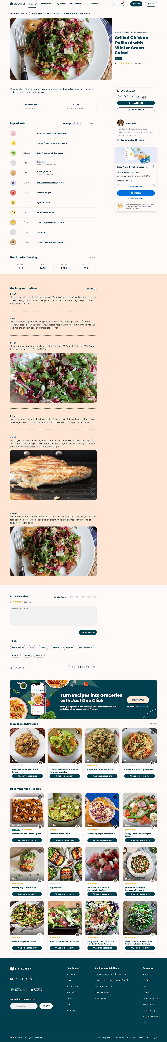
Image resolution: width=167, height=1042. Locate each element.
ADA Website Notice (152, 1016)
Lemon (40, 143)
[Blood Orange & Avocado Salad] (65, 926)
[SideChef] (20, 969)
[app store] (37, 989)
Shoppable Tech (103, 992)
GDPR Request (103, 1037)
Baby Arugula (43, 153)
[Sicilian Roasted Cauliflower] (102, 754)
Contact (147, 992)
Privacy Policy (149, 1004)
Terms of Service (150, 998)
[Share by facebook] (133, 97)
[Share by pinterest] (127, 97)
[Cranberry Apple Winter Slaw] (102, 818)
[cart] (121, 3)
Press (145, 986)
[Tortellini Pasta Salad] (65, 818)
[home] (18, 3)
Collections (72, 986)
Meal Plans (72, 992)
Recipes (71, 974)
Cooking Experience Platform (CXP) (111, 974)
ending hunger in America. (138, 207)
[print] (120, 97)
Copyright (152, 1037)
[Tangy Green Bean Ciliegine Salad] (140, 818)
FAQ (144, 1022)
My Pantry (61, 4)
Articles (70, 980)
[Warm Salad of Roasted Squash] (27, 818)
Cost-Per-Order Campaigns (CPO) (111, 980)
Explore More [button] (75, 4)
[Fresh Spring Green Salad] (27, 926)
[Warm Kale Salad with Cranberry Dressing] (140, 872)
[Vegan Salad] (65, 872)
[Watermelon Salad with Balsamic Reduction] (102, 872)
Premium (71, 1010)
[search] (114, 3)
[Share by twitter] (139, 97)
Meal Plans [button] (46, 4)
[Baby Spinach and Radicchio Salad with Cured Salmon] (102, 926)
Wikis (69, 998)
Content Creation (103, 986)
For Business (92, 4)
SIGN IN (151, 4)
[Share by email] (145, 97)
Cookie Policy (149, 1010)
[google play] (18, 989)
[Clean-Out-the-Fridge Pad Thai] (139, 754)
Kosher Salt (42, 232)
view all (153, 724)
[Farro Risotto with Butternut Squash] (27, 754)
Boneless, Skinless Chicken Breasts (53, 133)
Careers (146, 980)
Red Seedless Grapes (46, 183)
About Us (147, 974)
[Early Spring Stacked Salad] (27, 872)
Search (70, 1004)
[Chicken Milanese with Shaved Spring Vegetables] (65, 754)
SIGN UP (136, 4)
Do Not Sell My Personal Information (128, 1037)
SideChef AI (100, 998)
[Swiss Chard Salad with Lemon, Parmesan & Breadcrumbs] (140, 926)
